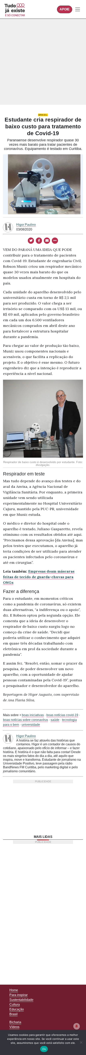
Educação (16, 1009)
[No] (81, 1042)
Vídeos (14, 1027)
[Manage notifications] (76, 1026)
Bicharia (15, 1022)
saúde (55, 720)
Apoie (65, 9)
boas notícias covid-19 (62, 715)
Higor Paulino (26, 224)
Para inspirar (18, 995)
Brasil (43, 115)
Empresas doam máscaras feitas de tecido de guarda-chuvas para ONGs (38, 577)
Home (13, 990)
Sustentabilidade (21, 999)
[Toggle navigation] (77, 9)
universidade (31, 724)
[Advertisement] (43, 62)
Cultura (14, 1004)
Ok (44, 1049)
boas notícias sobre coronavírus (25, 720)
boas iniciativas (33, 715)
